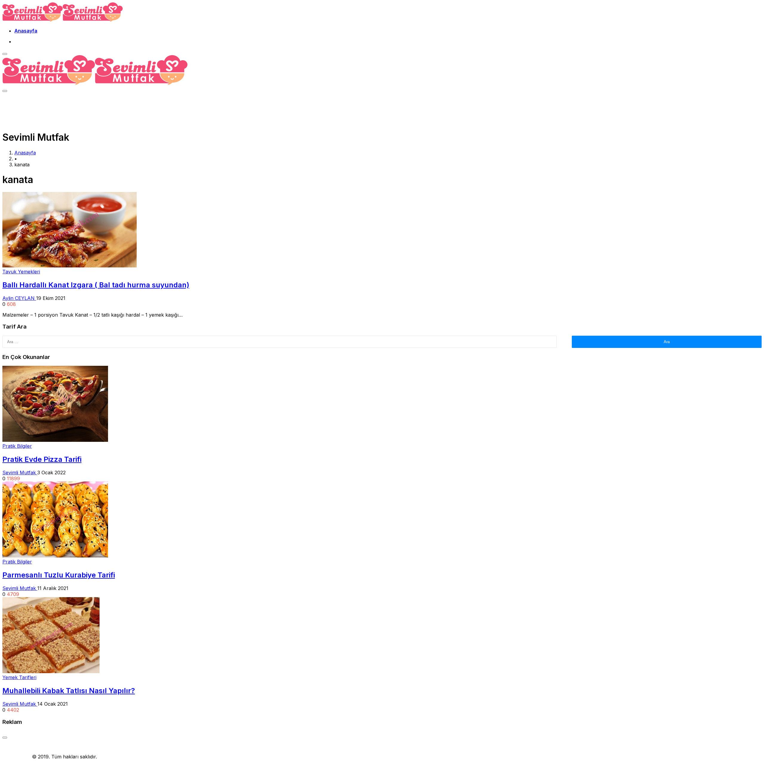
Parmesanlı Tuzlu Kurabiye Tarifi (58, 575)
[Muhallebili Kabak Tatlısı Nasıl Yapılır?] (51, 671)
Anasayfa (25, 31)
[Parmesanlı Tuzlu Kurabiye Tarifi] (55, 556)
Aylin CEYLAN (19, 298)
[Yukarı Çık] (4, 737)
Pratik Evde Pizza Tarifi (41, 459)
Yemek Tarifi (16, 757)
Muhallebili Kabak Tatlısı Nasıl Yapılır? (68, 690)
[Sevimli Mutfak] (62, 20)
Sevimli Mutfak (19, 473)
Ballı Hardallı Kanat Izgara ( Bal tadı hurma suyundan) (95, 285)
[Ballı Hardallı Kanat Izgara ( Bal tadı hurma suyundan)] (69, 266)
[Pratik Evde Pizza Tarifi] (55, 440)
